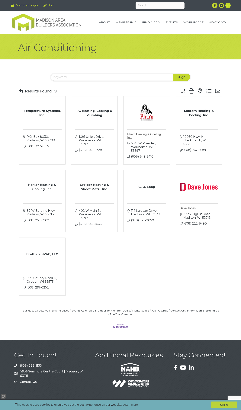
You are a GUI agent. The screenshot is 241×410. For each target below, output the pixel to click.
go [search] (183, 77)
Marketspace (140, 310)
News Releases (59, 310)
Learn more (130, 404)
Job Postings (160, 310)
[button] (21, 91)
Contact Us (177, 310)
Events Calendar (82, 310)
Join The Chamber (121, 314)
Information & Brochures (203, 310)
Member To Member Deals (112, 310)
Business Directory (34, 310)
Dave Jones (188, 208)
